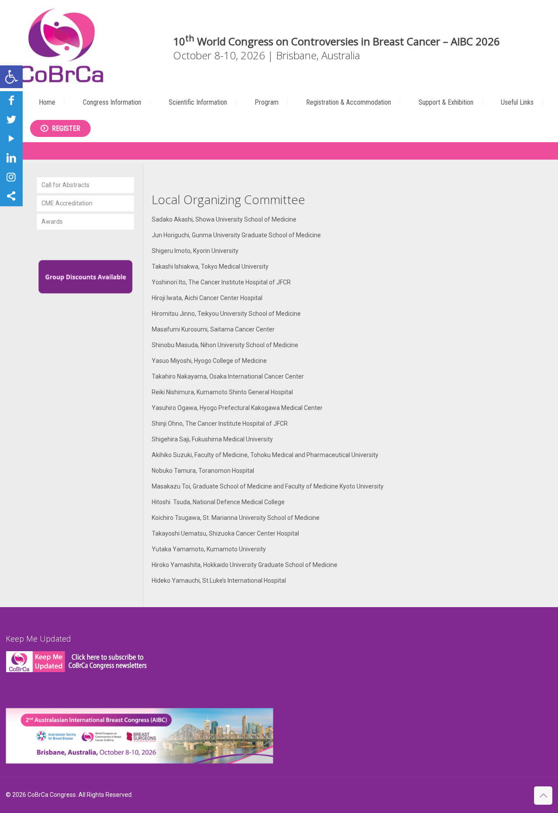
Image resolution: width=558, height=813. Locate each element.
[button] (11, 76)
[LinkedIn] (11, 158)
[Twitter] (11, 119)
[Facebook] (11, 100)
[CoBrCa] (61, 44)
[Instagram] (11, 177)
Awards (52, 221)
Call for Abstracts (65, 184)
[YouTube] (11, 139)
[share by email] (11, 196)
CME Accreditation (66, 203)
